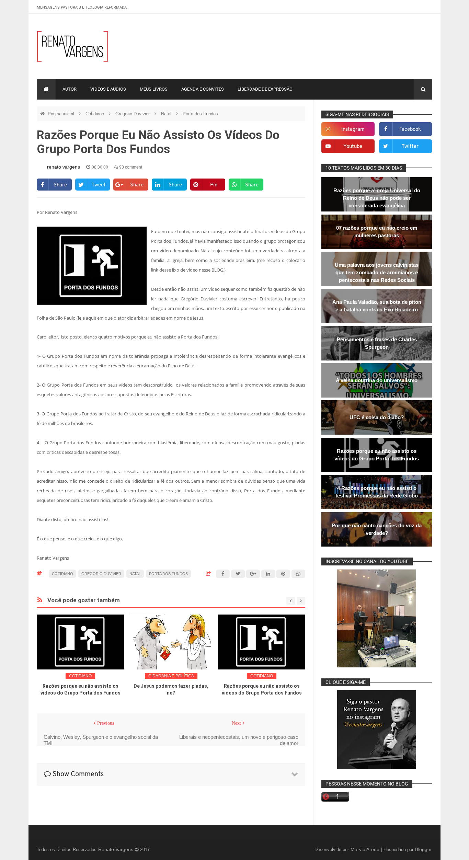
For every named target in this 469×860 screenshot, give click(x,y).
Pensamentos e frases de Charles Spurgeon (377, 343)
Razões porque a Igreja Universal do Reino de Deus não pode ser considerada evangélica (376, 197)
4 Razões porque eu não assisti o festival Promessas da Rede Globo (376, 491)
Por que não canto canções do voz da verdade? (377, 529)
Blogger (423, 849)
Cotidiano (95, 113)
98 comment (130, 167)
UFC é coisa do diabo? (377, 417)
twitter (410, 146)
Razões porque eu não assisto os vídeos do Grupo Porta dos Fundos (376, 454)
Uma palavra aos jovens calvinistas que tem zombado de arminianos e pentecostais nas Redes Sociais (377, 272)
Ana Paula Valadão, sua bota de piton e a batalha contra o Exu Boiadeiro (376, 305)
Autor (69, 89)
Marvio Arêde (366, 849)
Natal (167, 113)
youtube (352, 146)
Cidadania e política (171, 676)
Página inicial (62, 113)
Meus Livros (154, 89)
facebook (410, 129)
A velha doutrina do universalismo (376, 380)
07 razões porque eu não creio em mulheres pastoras (376, 231)
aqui (90, 318)
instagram (353, 129)
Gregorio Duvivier (133, 113)
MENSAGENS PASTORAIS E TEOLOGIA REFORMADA (82, 7)
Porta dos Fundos (200, 113)
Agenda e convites (202, 89)
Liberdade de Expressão (265, 89)
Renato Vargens (116, 849)
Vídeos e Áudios (108, 89)
